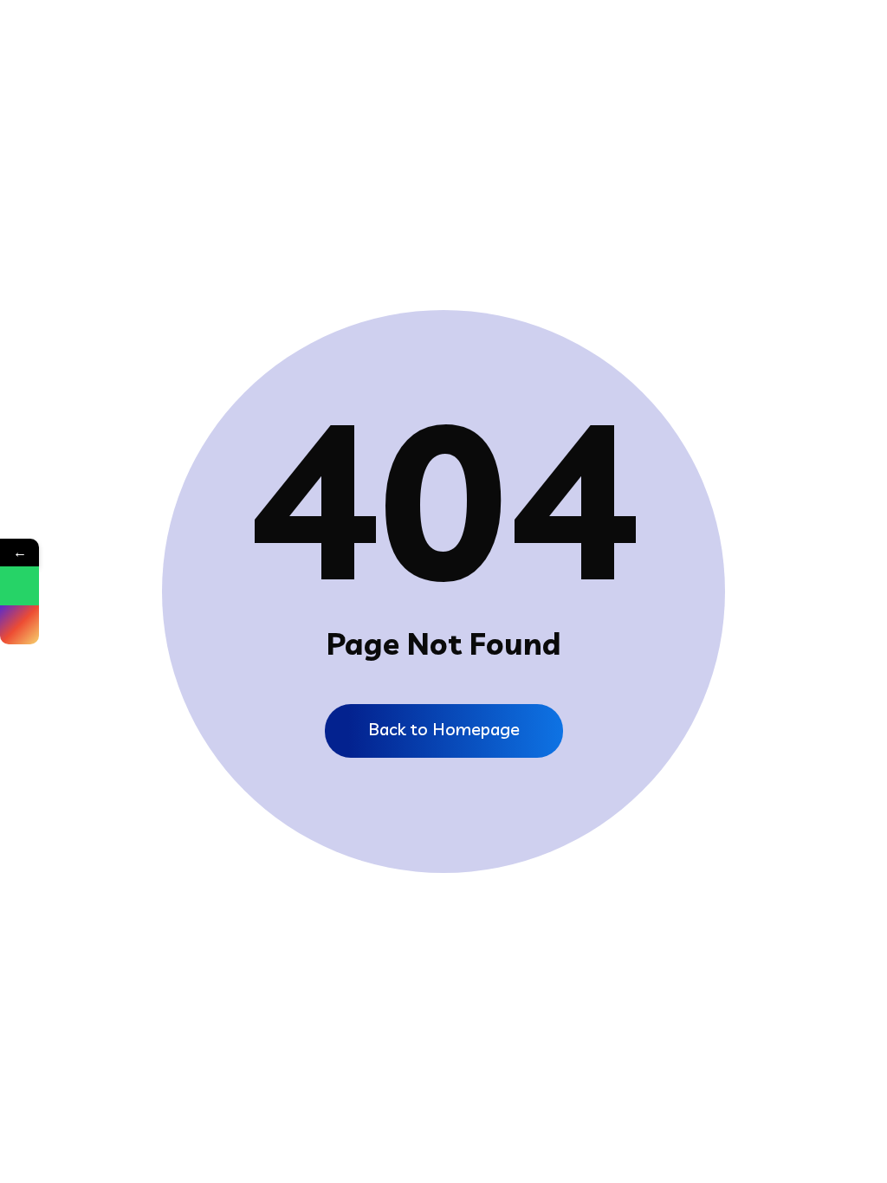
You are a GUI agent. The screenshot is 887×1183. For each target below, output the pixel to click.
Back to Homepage (444, 729)
